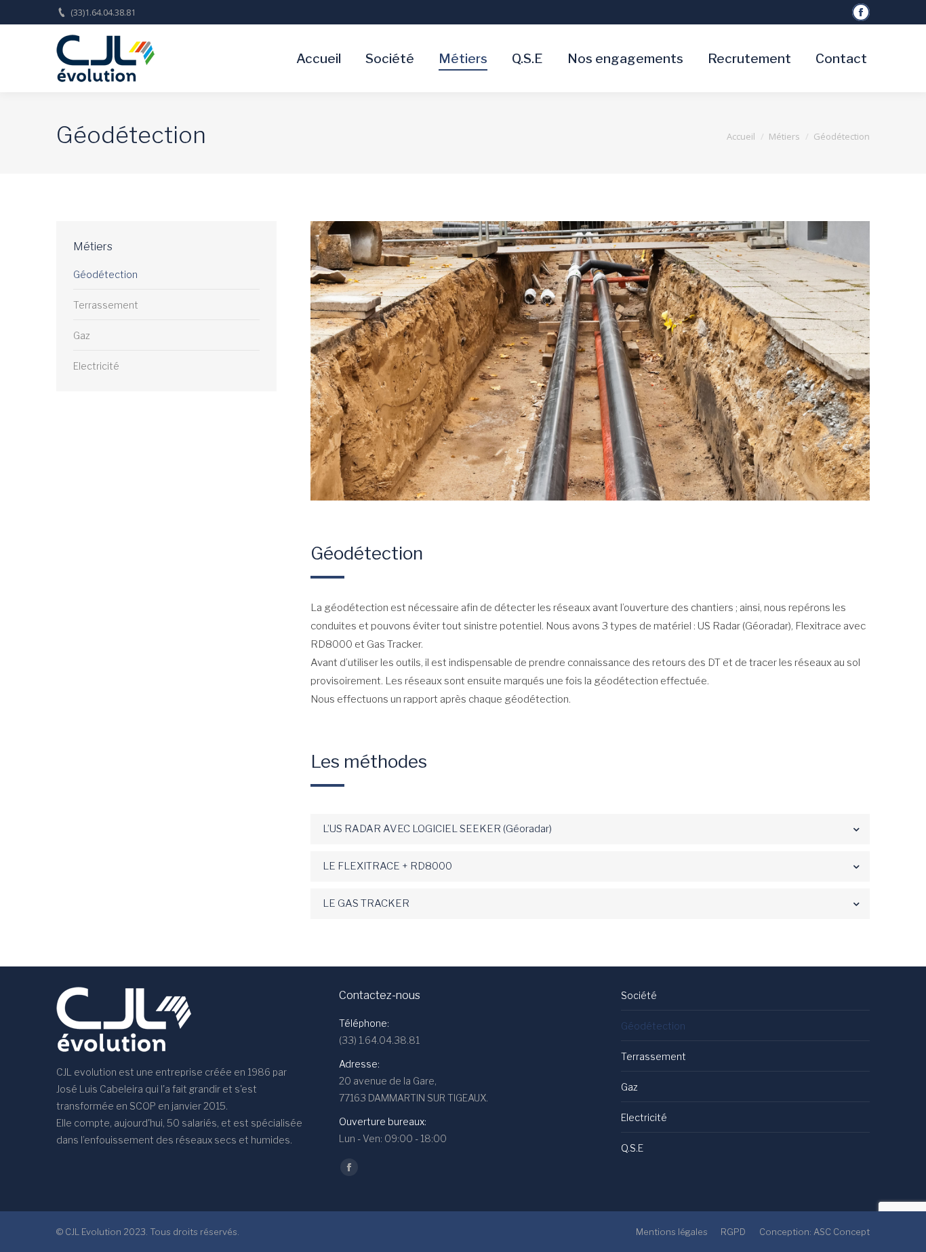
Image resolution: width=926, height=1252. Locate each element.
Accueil (741, 136)
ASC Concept (841, 1231)
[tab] (590, 829)
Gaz (81, 335)
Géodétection (105, 274)
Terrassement (105, 305)
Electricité (96, 366)
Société (639, 995)
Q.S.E (632, 1148)
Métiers (784, 136)
